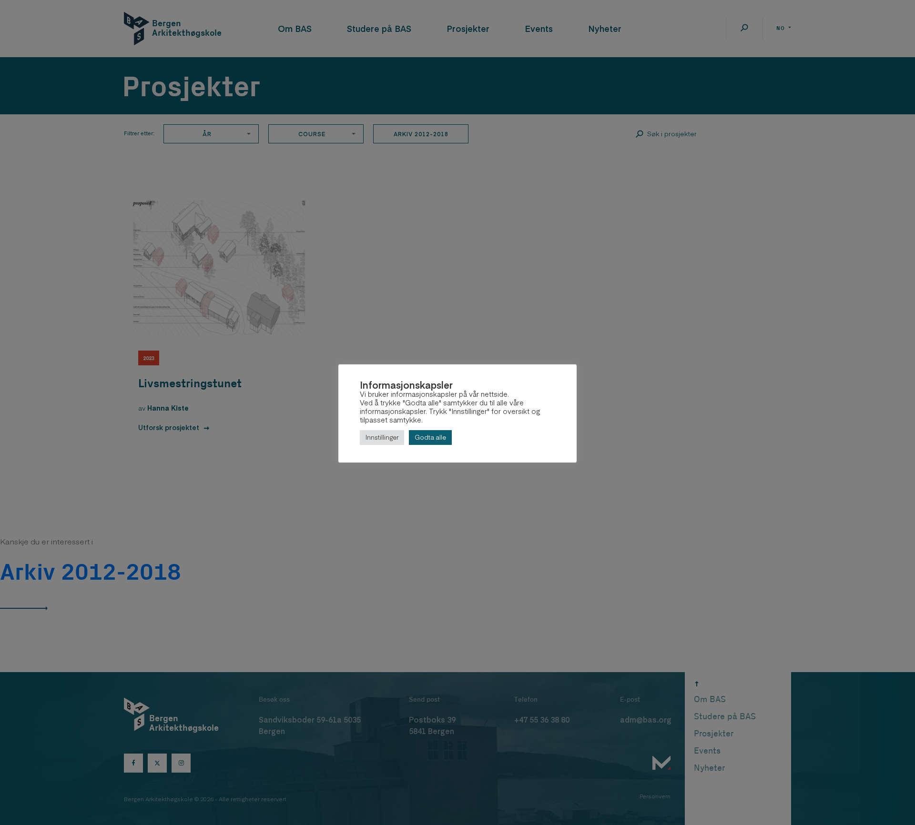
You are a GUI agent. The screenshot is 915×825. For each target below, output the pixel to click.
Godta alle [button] (430, 437)
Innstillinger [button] (382, 437)
